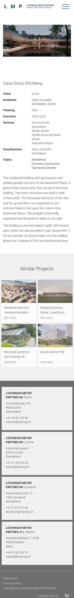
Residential (39, 159)
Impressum (10, 578)
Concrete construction (46, 163)
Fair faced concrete (44, 167)
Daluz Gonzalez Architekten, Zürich (44, 102)
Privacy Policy (12, 583)
